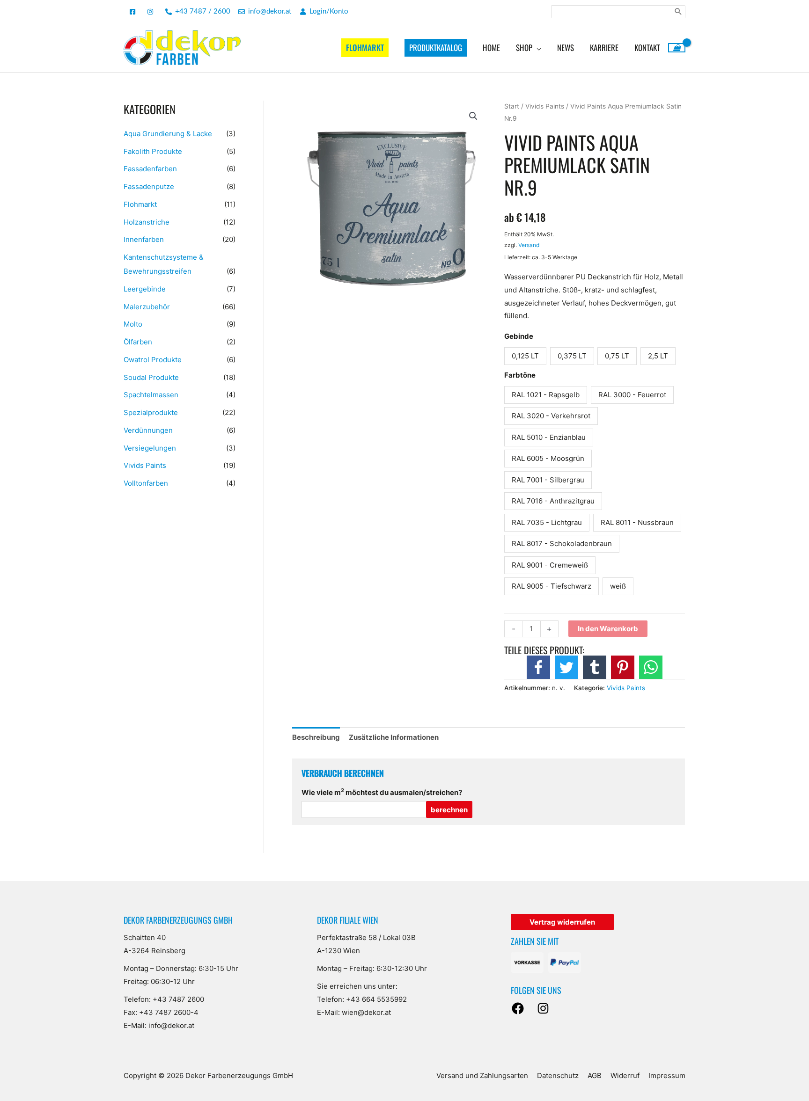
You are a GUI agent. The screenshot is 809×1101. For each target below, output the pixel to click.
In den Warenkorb (608, 628)
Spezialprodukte (151, 412)
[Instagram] (543, 1008)
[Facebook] (518, 1008)
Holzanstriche (146, 222)
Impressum (666, 1075)
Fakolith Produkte (153, 151)
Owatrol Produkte (153, 359)
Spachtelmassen (151, 394)
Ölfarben (138, 341)
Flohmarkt (140, 204)
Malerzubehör (147, 306)
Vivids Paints (145, 465)
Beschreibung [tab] (316, 737)
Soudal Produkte (151, 377)
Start (511, 106)
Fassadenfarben (150, 168)
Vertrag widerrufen (562, 922)
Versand (528, 244)
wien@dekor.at (366, 1012)
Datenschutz (558, 1075)
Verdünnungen (148, 430)
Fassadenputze (149, 186)
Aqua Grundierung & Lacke (168, 133)
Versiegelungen (150, 448)
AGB (595, 1075)
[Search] (678, 12)
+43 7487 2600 (178, 999)
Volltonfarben (146, 483)
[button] (473, 116)
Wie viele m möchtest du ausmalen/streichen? (382, 792)
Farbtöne (520, 375)
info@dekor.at (171, 1025)
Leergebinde (145, 288)
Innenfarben (144, 239)
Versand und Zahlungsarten (482, 1075)
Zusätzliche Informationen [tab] (394, 737)
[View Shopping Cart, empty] (676, 47)
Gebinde (518, 336)
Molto (133, 324)
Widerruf (625, 1075)
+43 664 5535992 (376, 999)
